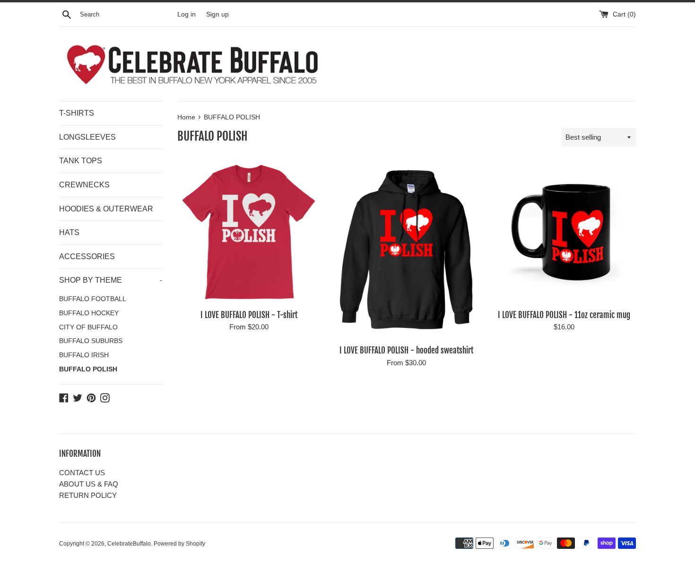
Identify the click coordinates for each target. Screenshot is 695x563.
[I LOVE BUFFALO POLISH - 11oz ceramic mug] (564, 232)
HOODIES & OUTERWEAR (106, 209)
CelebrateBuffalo (129, 543)
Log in (186, 14)
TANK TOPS (80, 161)
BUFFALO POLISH (88, 369)
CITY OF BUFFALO (88, 327)
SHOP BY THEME (110, 280)
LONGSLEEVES (87, 137)
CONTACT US (82, 473)
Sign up (217, 14)
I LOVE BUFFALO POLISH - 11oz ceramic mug (564, 315)
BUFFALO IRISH (84, 355)
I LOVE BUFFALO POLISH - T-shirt (248, 315)
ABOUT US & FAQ (88, 484)
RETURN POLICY (88, 495)
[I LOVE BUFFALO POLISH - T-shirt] (249, 232)
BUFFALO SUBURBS (90, 341)
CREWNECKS (84, 185)
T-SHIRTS (76, 113)
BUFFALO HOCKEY (89, 313)
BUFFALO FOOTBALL (92, 299)
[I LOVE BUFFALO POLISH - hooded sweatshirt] (406, 250)
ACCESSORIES (87, 256)
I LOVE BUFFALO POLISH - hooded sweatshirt (406, 350)
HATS (69, 232)
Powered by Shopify (179, 543)
